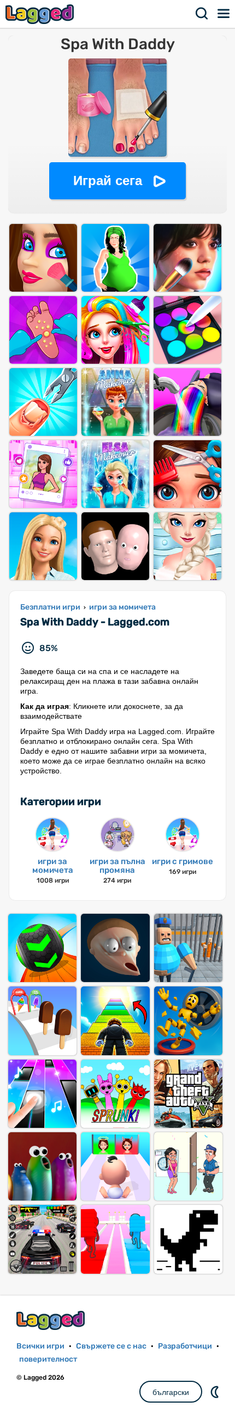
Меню (224, 13)
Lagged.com (51, 1320)
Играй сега (107, 180)
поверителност (48, 1359)
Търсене (202, 13)
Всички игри (40, 1346)
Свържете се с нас (111, 1346)
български (170, 1392)
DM (216, 1392)
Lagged (41, 14)
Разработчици (185, 1346)
